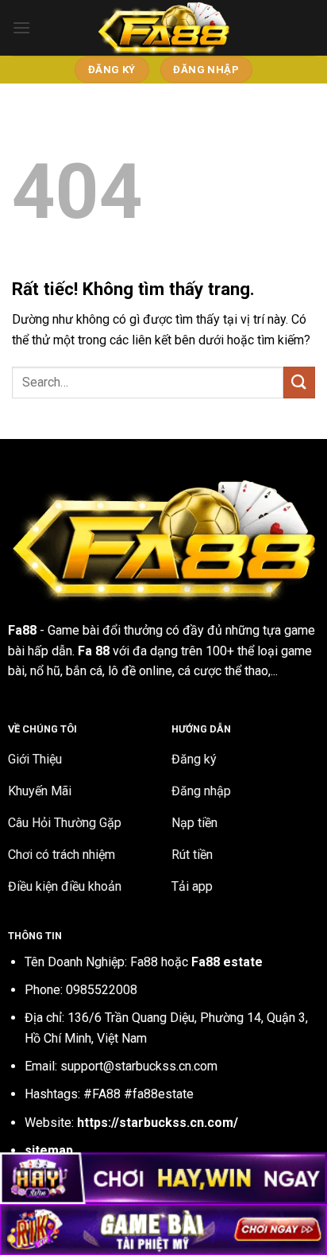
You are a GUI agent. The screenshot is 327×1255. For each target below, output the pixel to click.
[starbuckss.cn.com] (163, 28)
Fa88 (22, 630)
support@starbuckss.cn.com (138, 1066)
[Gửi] (299, 382)
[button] (21, 27)
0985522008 (101, 989)
